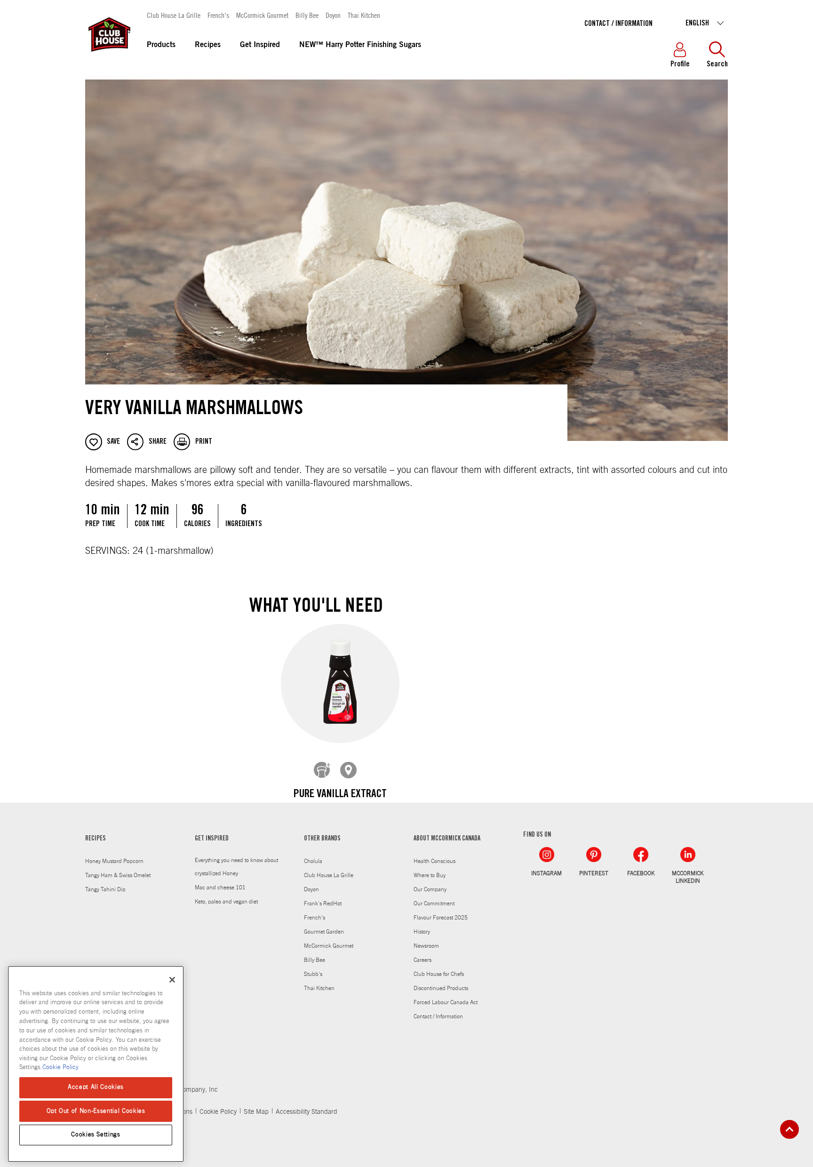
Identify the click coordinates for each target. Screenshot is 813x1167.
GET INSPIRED (212, 839)
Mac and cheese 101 (220, 887)
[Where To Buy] (348, 770)
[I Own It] (322, 770)
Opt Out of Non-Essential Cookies (96, 1111)
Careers (422, 960)
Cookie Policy (218, 1112)
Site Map (256, 1112)
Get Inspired (260, 45)
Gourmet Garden (324, 932)
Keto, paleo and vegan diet (226, 901)
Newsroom (426, 946)
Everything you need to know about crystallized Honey (236, 866)
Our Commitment (434, 903)
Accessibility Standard (306, 1112)
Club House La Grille (173, 14)
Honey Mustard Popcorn (114, 861)
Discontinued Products (441, 988)
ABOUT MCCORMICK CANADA (447, 839)
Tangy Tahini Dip (105, 889)
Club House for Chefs (439, 974)
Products (161, 45)
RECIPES (95, 839)
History (422, 932)
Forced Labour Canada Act (446, 1002)
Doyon (333, 14)
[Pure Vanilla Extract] (340, 683)
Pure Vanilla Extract (340, 794)
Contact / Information (618, 24)
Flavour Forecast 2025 (441, 917)
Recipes (208, 45)
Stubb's (313, 974)
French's (218, 14)
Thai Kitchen (364, 14)
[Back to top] (789, 1129)
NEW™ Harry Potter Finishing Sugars (360, 45)
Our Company (430, 889)
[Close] (172, 979)
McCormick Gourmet (262, 14)
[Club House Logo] (108, 56)
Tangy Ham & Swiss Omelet (118, 875)
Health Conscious (434, 861)
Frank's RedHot (323, 903)
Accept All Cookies (96, 1087)
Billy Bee (307, 14)
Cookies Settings (95, 1135)
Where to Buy (430, 875)
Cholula (313, 861)
